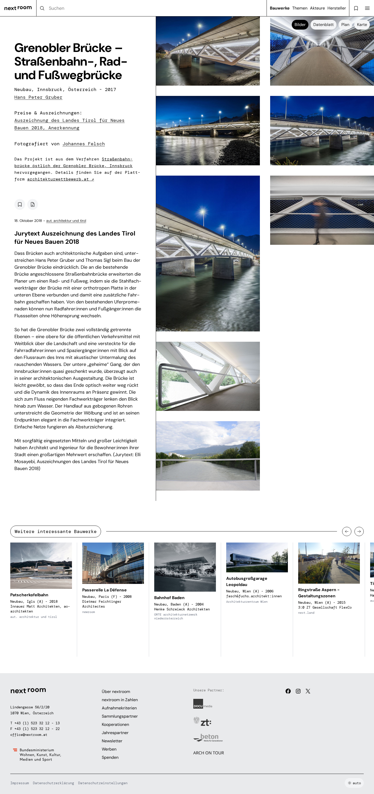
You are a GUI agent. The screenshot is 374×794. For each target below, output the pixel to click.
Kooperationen (115, 724)
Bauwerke (280, 8)
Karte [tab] (362, 24)
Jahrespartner (115, 732)
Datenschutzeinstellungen (102, 783)
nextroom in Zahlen (120, 699)
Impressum (19, 783)
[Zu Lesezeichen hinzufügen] (19, 204)
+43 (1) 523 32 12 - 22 (37, 728)
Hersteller (336, 8)
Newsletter (112, 741)
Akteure (317, 8)
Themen (299, 8)
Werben (109, 749)
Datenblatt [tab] (323, 24)
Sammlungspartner (120, 716)
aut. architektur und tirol (66, 220)
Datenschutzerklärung (53, 783)
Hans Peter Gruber (38, 97)
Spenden (110, 757)
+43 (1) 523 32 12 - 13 (37, 723)
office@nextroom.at (28, 734)
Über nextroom (116, 691)
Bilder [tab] (300, 24)
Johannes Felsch (83, 144)
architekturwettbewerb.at (60, 179)
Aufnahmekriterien (119, 708)
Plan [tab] (345, 24)
